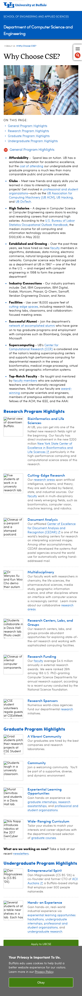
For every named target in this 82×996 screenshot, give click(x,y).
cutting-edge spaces (23, 306)
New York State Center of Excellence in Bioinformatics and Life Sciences (50, 448)
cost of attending (31, 166)
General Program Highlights (32, 150)
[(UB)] (41, 6)
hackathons (36, 919)
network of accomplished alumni (32, 325)
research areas (44, 479)
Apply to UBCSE (27, 944)
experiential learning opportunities (51, 915)
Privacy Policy (44, 972)
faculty (55, 248)
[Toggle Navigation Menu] (77, 52)
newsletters (21, 853)
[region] (41, 971)
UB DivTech (23, 201)
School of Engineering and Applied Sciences (36, 16)
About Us (10, 46)
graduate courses (43, 838)
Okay (41, 982)
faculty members (25, 380)
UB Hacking (64, 197)
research (67, 709)
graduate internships (42, 802)
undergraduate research (45, 931)
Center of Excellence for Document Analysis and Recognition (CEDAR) (52, 528)
